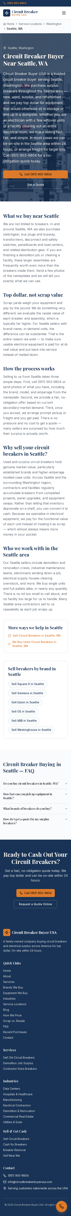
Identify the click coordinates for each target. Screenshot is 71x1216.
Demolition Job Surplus (18, 1063)
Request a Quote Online (35, 904)
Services (9, 981)
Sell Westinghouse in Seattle (31, 729)
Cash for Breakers (15, 1144)
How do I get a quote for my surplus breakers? (26, 821)
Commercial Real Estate (18, 1116)
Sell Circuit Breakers (16, 1138)
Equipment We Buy (15, 993)
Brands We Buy (13, 987)
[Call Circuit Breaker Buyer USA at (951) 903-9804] (61, 1206)
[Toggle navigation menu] (64, 13)
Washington (54, 24)
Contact (8, 1037)
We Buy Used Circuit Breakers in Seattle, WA (34, 644)
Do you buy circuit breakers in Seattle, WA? (31, 783)
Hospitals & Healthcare (18, 1094)
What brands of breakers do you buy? (27, 809)
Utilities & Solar (12, 1122)
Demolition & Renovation (19, 1111)
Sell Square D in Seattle (27, 684)
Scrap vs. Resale (14, 1021)
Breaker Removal (14, 1150)
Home (7, 970)
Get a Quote (35, 184)
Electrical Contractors (17, 1105)
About (7, 976)
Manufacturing (12, 1099)
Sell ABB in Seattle (24, 720)
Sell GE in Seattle (23, 711)
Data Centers (11, 1088)
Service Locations (30, 24)
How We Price (12, 1015)
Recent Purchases (15, 1032)
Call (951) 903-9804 (38, 174)
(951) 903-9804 (16, 3)
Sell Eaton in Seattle (25, 702)
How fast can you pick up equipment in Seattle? (27, 796)
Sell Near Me (11, 1155)
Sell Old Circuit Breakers (19, 1057)
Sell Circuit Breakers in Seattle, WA (37, 635)
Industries (9, 998)
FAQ (5, 1026)
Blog (6, 1009)
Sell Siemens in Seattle (27, 693)
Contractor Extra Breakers (20, 1068)
